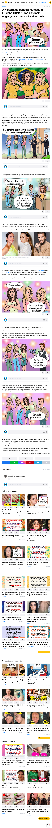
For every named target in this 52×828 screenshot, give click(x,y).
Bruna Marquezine (38, 59)
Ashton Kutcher (29, 59)
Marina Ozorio (5, 52)
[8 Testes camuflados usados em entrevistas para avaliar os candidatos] (38, 670)
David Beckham (21, 59)
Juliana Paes (41, 270)
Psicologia (4, 683)
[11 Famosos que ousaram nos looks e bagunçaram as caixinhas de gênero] (38, 799)
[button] (9, 458)
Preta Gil (8, 272)
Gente (28, 515)
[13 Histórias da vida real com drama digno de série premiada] (13, 607)
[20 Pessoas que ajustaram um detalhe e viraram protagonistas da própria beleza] (38, 500)
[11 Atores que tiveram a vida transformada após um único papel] (38, 695)
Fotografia (29, 542)
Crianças (29, 598)
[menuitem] (17, 2)
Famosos (4, 6)
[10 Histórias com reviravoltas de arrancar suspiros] (38, 552)
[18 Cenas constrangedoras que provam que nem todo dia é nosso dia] (38, 750)
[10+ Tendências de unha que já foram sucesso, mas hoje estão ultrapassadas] (13, 500)
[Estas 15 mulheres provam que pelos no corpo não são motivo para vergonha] (38, 607)
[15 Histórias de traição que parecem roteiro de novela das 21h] (13, 525)
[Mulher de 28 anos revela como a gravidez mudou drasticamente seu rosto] (38, 718)
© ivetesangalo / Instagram (18, 257)
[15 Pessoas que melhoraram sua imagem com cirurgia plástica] (13, 718)
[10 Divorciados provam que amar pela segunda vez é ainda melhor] (38, 632)
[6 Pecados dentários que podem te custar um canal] (13, 799)
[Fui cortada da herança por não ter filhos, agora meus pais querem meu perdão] (13, 750)
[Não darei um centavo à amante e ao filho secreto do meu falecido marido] (38, 582)
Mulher (3, 515)
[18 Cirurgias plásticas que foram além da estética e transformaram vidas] (13, 552)
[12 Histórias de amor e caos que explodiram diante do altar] (13, 776)
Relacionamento (30, 646)
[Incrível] (9, 2)
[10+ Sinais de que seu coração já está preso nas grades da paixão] (13, 670)
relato (41, 51)
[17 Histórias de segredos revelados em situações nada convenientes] (13, 582)
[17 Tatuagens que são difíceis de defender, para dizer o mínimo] (13, 695)
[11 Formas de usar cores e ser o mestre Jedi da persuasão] (38, 776)
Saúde (3, 813)
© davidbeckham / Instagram (7, 257)
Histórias (4, 539)
